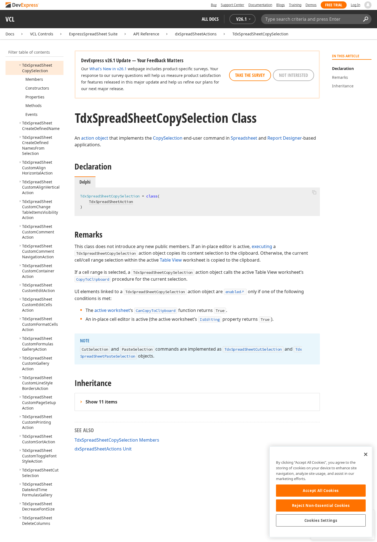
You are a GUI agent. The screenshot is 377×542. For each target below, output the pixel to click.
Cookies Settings (321, 520)
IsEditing (210, 319)
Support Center (232, 4)
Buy (214, 4)
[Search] (365, 19)
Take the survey (250, 75)
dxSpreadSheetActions (196, 34)
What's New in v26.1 (108, 68)
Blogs (280, 4)
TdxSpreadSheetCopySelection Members (117, 440)
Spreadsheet (244, 138)
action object (94, 138)
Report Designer (284, 138)
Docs (10, 34)
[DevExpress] (22, 5)
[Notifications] (367, 5)
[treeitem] (37, 67)
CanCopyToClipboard (156, 310)
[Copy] (314, 192)
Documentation (260, 4)
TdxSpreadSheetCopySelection (260, 34)
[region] (321, 492)
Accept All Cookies (321, 490)
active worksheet (112, 310)
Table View (171, 260)
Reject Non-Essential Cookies (321, 505)
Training (295, 4)
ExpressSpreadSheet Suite (93, 34)
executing (262, 246)
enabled (233, 291)
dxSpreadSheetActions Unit (103, 449)
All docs (210, 19)
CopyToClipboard (92, 279)
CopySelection (167, 138)
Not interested (293, 75)
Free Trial (333, 4)
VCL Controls (41, 34)
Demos (311, 4)
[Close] (366, 454)
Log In (355, 4)
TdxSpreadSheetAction (111, 201)
